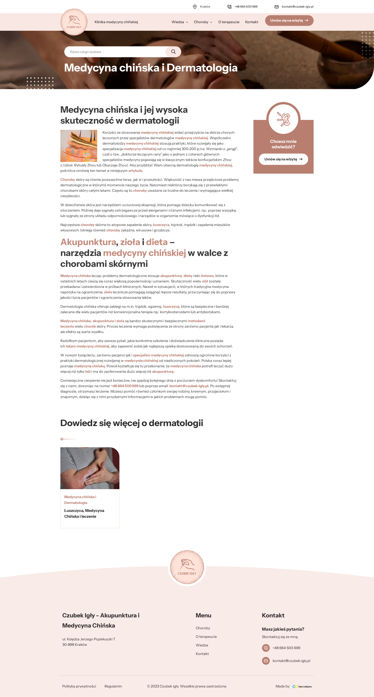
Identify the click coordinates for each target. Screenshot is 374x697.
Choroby (67, 180)
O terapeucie (206, 637)
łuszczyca (161, 225)
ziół (205, 281)
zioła (130, 241)
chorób (90, 326)
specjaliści (141, 355)
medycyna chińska (185, 366)
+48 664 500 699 (246, 6)
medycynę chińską (89, 366)
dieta (157, 241)
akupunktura (103, 321)
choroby (140, 190)
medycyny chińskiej (157, 132)
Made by (282, 686)
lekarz (71, 346)
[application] (186, 22)
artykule (135, 171)
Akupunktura (88, 241)
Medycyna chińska (75, 276)
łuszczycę (171, 306)
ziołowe (207, 276)
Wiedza (202, 645)
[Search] (173, 51)
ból (88, 371)
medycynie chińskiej (141, 361)
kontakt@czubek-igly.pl (297, 6)
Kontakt (202, 654)
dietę (187, 276)
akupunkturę (171, 276)
